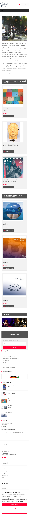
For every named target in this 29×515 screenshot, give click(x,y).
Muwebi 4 (5, 262)
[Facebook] (5, 457)
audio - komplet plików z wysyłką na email (10, 108)
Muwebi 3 (5, 300)
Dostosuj (14, 508)
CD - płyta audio (5, 223)
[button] (2, 10)
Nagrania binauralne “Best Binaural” (11, 145)
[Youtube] (2, 457)
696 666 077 (5, 428)
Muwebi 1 (5, 110)
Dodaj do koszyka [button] (9, 115)
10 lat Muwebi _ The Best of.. (9, 181)
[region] (14, 502)
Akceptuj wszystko (14, 504)
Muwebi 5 (5, 224)
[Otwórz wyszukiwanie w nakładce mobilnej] (27, 10)
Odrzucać (14, 512)
